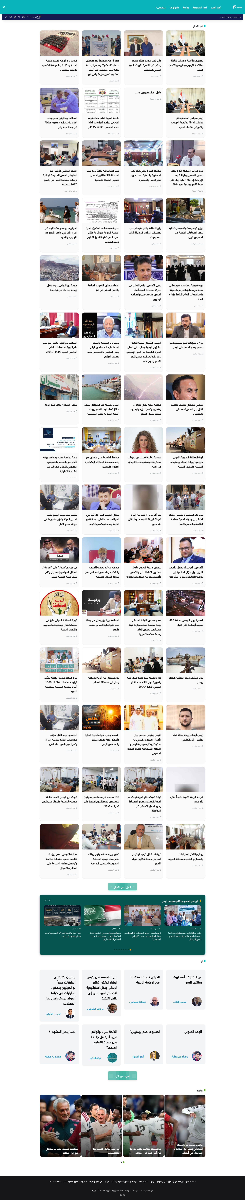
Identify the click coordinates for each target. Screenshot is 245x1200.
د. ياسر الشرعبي (95, 1008)
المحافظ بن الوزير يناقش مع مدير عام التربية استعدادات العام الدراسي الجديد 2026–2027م (60, 347)
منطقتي (161, 7)
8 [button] (114, 949)
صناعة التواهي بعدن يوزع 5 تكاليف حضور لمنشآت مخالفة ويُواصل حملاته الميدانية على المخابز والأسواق (61, 860)
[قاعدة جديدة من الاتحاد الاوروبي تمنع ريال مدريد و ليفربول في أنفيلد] (184, 1126)
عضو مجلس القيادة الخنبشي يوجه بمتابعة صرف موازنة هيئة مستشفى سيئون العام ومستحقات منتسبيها (145, 627)
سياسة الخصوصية (131, 1190)
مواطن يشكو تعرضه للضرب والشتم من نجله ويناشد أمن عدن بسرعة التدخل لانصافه (102, 571)
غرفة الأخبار (95, 1057)
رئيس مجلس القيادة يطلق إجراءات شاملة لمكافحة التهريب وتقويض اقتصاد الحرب (187, 122)
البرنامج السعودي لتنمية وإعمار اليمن (180, 900)
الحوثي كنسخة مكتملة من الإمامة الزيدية (145, 979)
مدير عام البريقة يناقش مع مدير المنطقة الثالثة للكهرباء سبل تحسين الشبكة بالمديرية (102, 175)
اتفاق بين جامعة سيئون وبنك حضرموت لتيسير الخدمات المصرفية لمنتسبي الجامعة (103, 858)
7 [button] (116, 949)
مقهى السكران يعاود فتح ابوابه (61, 404)
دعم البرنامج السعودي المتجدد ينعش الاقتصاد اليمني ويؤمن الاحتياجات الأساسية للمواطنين (105, 936)
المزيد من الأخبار (122, 886)
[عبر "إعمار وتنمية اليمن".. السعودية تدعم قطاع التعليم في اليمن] (62, 915)
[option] (182, 923)
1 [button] (130, 950)
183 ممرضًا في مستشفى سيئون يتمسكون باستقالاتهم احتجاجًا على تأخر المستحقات (101, 801)
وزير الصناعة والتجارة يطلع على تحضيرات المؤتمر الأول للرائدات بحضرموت (145, 232)
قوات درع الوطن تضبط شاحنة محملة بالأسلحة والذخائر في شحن (59, 798)
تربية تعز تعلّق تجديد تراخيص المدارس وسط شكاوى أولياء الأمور (146, 858)
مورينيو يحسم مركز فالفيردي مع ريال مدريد (62, 1150)
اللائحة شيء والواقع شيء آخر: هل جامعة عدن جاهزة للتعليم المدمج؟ (104, 1039)
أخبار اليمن (216, 7)
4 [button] (123, 949)
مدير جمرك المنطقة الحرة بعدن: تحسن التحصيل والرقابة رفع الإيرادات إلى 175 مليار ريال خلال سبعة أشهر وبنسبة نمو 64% (186, 177)
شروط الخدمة (105, 1190)
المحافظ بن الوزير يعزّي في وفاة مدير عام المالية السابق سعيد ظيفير (102, 624)
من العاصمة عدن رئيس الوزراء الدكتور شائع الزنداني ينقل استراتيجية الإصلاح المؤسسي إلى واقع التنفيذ (101, 987)
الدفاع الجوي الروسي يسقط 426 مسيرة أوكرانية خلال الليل (186, 622)
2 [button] (128, 949)
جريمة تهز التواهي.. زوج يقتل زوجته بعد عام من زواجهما (62, 287)
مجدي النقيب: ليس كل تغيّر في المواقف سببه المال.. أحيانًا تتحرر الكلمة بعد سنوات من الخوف (102, 519)
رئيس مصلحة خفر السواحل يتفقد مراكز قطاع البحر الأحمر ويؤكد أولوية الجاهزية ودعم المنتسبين (102, 409)
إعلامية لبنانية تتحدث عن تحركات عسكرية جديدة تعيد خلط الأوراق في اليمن (144, 461)
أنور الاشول (138, 1056)
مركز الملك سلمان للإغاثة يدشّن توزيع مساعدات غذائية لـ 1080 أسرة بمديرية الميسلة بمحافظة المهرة (60, 684)
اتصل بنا (95, 1190)
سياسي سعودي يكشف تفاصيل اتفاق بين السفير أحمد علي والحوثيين (186, 409)
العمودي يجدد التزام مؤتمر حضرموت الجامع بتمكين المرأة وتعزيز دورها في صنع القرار (61, 739)
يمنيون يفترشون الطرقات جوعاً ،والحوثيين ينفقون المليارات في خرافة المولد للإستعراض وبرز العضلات (60, 989)
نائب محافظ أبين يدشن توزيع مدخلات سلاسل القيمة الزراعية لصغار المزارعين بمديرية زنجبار (184, 936)
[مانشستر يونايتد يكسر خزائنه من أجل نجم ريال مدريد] (143, 1126)
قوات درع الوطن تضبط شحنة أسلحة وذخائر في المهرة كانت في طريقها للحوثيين (59, 65)
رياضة (186, 7)
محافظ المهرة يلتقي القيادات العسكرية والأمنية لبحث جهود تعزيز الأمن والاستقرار (145, 175)
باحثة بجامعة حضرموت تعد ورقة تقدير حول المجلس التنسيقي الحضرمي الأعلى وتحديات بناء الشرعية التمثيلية (60, 464)
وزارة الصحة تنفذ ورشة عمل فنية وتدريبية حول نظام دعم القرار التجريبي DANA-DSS (144, 682)
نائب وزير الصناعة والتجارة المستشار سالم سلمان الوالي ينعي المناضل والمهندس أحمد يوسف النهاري (103, 349)
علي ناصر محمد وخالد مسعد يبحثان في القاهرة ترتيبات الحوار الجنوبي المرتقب (145, 65)
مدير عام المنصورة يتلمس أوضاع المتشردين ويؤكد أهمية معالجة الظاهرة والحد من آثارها (186, 519)
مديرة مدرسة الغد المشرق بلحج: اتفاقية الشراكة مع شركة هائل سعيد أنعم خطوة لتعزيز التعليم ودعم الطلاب (102, 234)
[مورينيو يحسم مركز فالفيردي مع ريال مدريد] (60, 1126)
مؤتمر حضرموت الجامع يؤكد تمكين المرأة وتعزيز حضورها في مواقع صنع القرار (60, 519)
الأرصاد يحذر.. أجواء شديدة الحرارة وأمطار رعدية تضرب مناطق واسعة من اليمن (102, 739)
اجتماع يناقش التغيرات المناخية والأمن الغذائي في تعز (103, 287)
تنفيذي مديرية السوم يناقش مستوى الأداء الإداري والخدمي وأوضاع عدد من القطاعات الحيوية (143, 571)
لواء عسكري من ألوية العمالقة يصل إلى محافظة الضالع (103, 679)
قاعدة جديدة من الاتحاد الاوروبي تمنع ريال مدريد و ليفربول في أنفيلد (188, 1148)
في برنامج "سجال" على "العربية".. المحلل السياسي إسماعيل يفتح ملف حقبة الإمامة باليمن (59, 571)
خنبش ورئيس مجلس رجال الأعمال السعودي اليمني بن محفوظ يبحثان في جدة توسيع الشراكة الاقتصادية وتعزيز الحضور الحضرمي (144, 743)
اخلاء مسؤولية (117, 1190)
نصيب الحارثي (53, 1014)
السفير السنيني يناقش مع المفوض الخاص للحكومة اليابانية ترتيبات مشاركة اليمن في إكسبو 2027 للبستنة (60, 177)
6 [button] (119, 949)
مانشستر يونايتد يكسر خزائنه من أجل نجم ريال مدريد (145, 1150)
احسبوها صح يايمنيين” (145, 1031)
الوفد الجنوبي (193, 1031)
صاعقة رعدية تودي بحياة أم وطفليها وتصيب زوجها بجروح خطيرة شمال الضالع (146, 409)
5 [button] (121, 949)
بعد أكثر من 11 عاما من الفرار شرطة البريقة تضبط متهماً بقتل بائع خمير (144, 519)
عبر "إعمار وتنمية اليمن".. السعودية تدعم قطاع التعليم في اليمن (63, 934)
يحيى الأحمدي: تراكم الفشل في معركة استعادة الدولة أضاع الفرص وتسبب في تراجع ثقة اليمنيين (145, 292)
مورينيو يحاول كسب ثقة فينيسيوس (106, 1150)
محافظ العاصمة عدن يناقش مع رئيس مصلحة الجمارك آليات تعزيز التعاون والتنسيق (102, 461)
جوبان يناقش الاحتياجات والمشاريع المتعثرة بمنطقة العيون (185, 856)
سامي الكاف (179, 1001)
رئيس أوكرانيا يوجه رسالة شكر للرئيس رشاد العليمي (188, 736)
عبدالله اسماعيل (137, 1001)
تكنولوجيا (174, 7)
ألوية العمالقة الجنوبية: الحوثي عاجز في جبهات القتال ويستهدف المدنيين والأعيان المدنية (186, 461)
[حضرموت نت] (237, 7)
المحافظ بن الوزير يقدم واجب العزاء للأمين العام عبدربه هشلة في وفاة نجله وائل (61, 122)
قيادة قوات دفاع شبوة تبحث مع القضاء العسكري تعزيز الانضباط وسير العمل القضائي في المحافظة (144, 803)
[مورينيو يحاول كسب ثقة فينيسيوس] (101, 1126)
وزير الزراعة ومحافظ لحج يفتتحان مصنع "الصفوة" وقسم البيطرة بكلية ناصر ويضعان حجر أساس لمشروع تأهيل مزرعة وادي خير (102, 67)
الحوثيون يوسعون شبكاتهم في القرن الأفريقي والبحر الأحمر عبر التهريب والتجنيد (61, 232)
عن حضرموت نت (146, 1190)
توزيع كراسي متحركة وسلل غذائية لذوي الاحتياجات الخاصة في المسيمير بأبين (186, 232)
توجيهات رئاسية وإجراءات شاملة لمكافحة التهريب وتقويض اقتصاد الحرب (185, 65)
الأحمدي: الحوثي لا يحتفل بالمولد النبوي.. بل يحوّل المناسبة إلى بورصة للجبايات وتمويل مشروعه (186, 571)
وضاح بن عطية (180, 1056)
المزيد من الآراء (122, 1075)
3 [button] (125, 949)
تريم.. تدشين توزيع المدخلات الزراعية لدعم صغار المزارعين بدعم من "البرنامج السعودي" (142, 936)
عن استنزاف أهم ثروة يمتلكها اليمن (188, 979)
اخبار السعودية (200, 7)
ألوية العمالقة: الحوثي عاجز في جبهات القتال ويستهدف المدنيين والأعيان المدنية (60, 624)
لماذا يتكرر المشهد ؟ (62, 1031)
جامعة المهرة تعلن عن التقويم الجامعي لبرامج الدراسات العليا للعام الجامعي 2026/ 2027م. (103, 122)
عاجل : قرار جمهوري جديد (148, 92)
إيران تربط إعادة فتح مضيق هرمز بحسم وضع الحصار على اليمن (186, 344)
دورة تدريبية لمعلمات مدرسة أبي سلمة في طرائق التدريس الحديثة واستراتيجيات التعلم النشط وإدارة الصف (186, 292)
